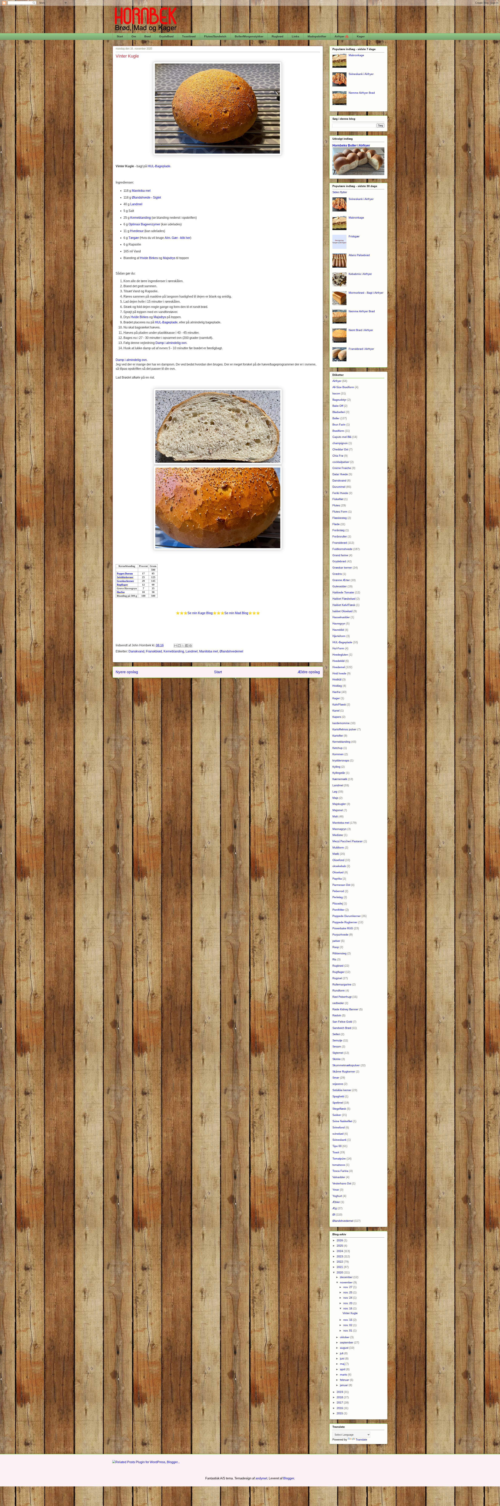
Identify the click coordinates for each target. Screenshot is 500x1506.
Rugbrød (277, 36)
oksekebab (339, 866)
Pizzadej (337, 903)
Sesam (336, 1046)
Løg (334, 791)
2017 (340, 1402)
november (346, 1282)
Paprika (337, 878)
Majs (335, 797)
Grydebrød (339, 561)
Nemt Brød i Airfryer (361, 330)
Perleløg (337, 897)
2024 (340, 1251)
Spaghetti (338, 1096)
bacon (336, 393)
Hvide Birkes (149, 258)
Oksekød (338, 872)
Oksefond (338, 860)
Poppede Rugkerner (344, 922)
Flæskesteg (339, 517)
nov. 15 (348, 1319)
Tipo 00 (337, 1146)
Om (133, 36)
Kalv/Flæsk (339, 704)
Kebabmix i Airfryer (360, 273)
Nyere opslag (127, 672)
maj (342, 1363)
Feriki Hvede (340, 493)
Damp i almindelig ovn (171, 343)
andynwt (261, 1478)
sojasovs (337, 1083)
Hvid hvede (339, 673)
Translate (361, 1439)
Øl (333, 1214)
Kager (361, 36)
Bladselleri (338, 412)
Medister (337, 835)
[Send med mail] (176, 646)
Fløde (336, 524)
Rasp (335, 947)
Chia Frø (337, 455)
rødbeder (338, 1003)
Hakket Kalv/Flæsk (343, 604)
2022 (340, 1261)
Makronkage (356, 55)
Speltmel (337, 1102)
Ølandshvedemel (231, 651)
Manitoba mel (141, 190)
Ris (334, 959)
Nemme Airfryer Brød (362, 92)
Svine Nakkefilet (342, 1121)
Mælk (335, 853)
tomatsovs (338, 1164)
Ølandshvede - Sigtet (146, 197)
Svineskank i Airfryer (361, 74)
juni (342, 1358)
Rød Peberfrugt (342, 996)
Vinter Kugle (350, 1313)
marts (344, 1374)
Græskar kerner (342, 567)
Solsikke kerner (341, 1090)
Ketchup (337, 747)
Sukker (336, 1114)
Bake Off (337, 405)
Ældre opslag (309, 672)
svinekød (338, 1133)
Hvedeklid (338, 660)
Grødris (337, 573)
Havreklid (338, 629)
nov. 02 (348, 1325)
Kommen (338, 754)
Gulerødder (339, 586)
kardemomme (341, 723)
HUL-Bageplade (342, 642)
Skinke (336, 1059)
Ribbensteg (339, 953)
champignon (340, 443)
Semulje (337, 1040)
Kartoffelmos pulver (344, 729)
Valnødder (338, 1177)
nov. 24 (348, 1297)
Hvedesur (137, 231)
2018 (340, 1397)
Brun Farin (339, 424)
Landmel (136, 204)
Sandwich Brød (341, 1027)
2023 (340, 1256)
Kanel (335, 710)
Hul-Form (338, 648)
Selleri (336, 1034)
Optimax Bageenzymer (144, 224)
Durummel (338, 486)
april (343, 1369)
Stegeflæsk (339, 1108)
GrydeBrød (166, 36)
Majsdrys (169, 258)
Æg (334, 1208)
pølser (336, 940)
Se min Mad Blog (236, 613)
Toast (335, 1152)
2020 (340, 1272)
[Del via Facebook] (187, 646)
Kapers (336, 716)
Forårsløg (338, 530)
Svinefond (338, 1127)
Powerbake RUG (342, 928)
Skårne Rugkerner (343, 1071)
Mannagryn (339, 828)
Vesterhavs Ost (341, 1183)
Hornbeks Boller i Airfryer (351, 145)
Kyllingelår (338, 772)
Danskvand (136, 651)
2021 (340, 1266)
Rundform (338, 990)
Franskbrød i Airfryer (361, 348)
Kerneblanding (140, 217)
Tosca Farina (340, 1170)
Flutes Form (339, 511)
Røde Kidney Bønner (345, 1009)
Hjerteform (339, 636)
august (344, 1347)
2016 (340, 1408)
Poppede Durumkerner (346, 916)
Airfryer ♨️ (341, 36)
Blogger (288, 1478)
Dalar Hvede (340, 474)
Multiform (338, 847)
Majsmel (337, 810)
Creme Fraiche (341, 468)
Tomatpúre (339, 1158)
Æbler (336, 1202)
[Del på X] (183, 646)
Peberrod (338, 891)
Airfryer (336, 380)
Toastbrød (189, 36)
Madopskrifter (317, 36)
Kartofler (337, 735)
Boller (335, 418)
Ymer (335, 1189)
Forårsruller (339, 536)
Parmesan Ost (341, 884)
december (346, 1277)
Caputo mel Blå (341, 436)
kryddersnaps (340, 760)
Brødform (338, 430)
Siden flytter (339, 192)
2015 (340, 1413)
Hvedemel (338, 667)
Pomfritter (338, 909)
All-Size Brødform (343, 387)
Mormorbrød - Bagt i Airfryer (366, 292)
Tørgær (134, 237)
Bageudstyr (339, 399)
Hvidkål (336, 679)
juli (342, 1353)
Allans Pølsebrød (359, 255)
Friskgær (354, 236)
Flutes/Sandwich (215, 36)
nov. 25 (348, 1292)
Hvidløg (337, 685)
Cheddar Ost (340, 449)
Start (120, 36)
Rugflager (338, 971)
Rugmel (337, 978)
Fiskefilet (337, 499)
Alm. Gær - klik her (177, 237)
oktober (345, 1337)
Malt (335, 816)
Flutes (336, 505)
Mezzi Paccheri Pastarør (347, 841)
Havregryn (338, 623)
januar (344, 1385)
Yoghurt (337, 1195)
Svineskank (339, 1139)
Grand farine (340, 555)
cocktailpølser (340, 461)
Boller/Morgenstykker (249, 36)
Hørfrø (336, 692)
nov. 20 (348, 1303)
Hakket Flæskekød (343, 598)
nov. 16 (348, 1308)
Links (295, 36)
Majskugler (339, 803)
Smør (335, 1077)
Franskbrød (154, 651)
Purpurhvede (340, 934)
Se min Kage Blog (200, 613)
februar (345, 1379)
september (347, 1342)
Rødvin (336, 1015)
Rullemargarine (341, 984)
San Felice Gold (342, 1021)
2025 (340, 1245)
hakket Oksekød (342, 611)
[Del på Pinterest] (190, 646)
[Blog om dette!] (179, 646)
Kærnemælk (339, 779)
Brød (147, 36)
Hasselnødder (341, 617)
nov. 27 (348, 1287)
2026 (340, 1240)
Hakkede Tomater (343, 592)
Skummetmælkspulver (346, 1065)
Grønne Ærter (341, 580)
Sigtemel (337, 1052)
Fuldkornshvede (342, 549)
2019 (340, 1392)
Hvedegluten (340, 654)
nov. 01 (348, 1330)
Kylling (336, 766)
